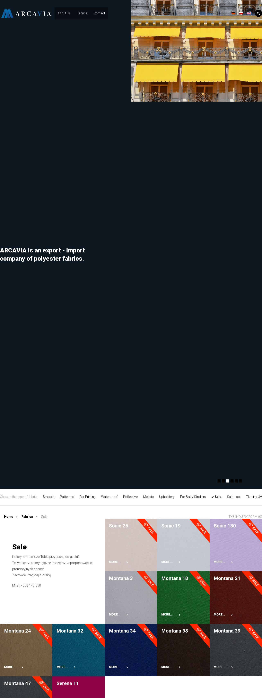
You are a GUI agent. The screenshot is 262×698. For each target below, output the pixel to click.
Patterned (67, 497)
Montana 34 (122, 631)
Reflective (130, 497)
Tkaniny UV (254, 497)
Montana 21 (227, 578)
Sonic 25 (118, 526)
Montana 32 (69, 631)
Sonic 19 (171, 526)
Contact (99, 13)
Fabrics (82, 13)
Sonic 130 (225, 526)
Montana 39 (227, 631)
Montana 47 (17, 683)
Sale (218, 497)
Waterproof (109, 497)
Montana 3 (121, 578)
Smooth (48, 497)
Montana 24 (17, 631)
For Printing (87, 497)
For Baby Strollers (193, 497)
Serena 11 (67, 683)
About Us (64, 13)
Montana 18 (174, 578)
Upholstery (167, 497)
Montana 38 (174, 631)
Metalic (148, 497)
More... (114, 562)
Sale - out (234, 497)
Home (8, 517)
